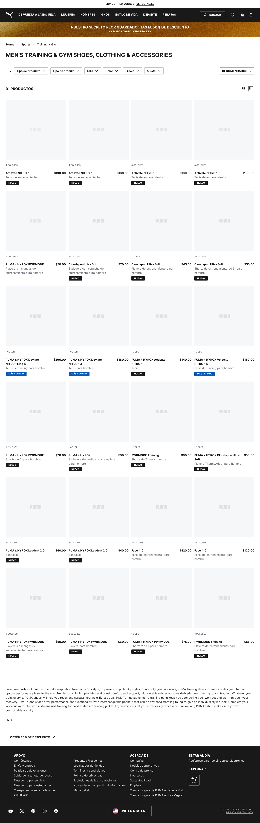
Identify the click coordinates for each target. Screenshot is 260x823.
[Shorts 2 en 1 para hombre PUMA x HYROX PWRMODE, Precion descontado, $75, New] (161, 611)
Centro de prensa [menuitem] (141, 770)
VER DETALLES (145, 3)
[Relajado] (250, 89)
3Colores (200, 256)
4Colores (12, 165)
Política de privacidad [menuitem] (88, 775)
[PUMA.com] (8, 14)
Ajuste (151, 71)
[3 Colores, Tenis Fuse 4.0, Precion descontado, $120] (161, 519)
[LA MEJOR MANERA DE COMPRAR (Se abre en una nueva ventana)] (194, 780)
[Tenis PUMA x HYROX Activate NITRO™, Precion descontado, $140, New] (161, 331)
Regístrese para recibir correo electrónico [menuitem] (217, 760)
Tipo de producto (28, 71)
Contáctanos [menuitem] (22, 760)
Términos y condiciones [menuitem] (89, 770)
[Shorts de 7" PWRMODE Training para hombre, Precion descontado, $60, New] (161, 424)
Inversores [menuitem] (137, 775)
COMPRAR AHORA (120, 31)
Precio (129, 71)
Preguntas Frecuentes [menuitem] (87, 760)
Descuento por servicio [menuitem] (29, 780)
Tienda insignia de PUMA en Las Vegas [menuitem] (156, 795)
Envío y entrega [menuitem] (24, 765)
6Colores (200, 634)
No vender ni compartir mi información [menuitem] (99, 785)
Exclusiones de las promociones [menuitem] (94, 780)
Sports (25, 44)
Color (109, 71)
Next (9, 720)
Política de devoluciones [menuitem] (30, 770)
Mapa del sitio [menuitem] (82, 790)
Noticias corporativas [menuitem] (144, 765)
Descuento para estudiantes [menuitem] (32, 785)
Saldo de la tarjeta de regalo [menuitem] (33, 775)
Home (10, 44)
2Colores (74, 256)
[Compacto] (243, 88)
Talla (90, 71)
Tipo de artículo (63, 71)
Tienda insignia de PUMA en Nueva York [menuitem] (157, 790)
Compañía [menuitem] (137, 760)
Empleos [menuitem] (135, 785)
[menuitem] (37, 14)
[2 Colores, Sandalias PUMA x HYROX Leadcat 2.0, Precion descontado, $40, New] (36, 520)
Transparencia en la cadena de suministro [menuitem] (34, 792)
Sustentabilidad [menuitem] (140, 780)
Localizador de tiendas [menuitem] (88, 765)
